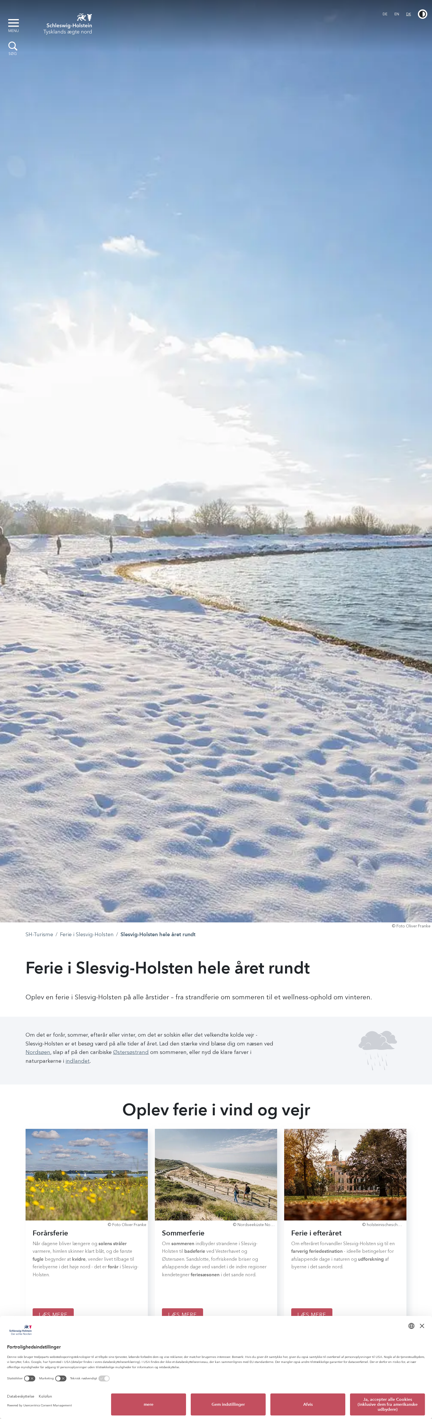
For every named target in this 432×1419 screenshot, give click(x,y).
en (396, 14)
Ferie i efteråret (316, 1233)
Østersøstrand (131, 1052)
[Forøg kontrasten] (422, 14)
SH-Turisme (39, 934)
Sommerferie (183, 1233)
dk (408, 14)
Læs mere (53, 1315)
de (385, 14)
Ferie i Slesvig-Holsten (87, 934)
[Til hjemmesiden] (65, 23)
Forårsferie (50, 1233)
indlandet (78, 1061)
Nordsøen (38, 1052)
